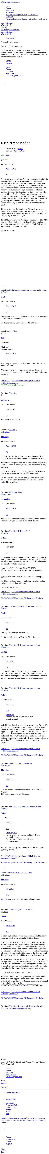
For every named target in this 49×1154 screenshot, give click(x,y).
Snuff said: (10, 715)
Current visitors (27, 19)
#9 (7, 667)
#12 (7, 829)
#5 (7, 452)
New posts (10, 10)
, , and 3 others (24, 606)
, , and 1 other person (25, 806)
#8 (7, 629)
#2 (7, 312)
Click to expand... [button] (12, 719)
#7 (7, 553)
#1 (7, 175)
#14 (7, 932)
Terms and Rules (12, 1105)
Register (4, 1087)
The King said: (11, 833)
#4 (7, 415)
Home (8, 6)
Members (9, 17)
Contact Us (10, 1103)
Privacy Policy (11, 1107)
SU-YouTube (6, 598)
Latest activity (33, 15)
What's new (10, 12)
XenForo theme (37, 1120)
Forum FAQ (5, 381)
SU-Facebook (17, 598)
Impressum (10, 1109)
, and (19, 531)
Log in (3, 1083)
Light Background (13, 1092)
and (15, 492)
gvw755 (20, 149)
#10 (7, 711)
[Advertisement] (24, 113)
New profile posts (20, 15)
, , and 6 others (26, 1006)
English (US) (11, 1099)
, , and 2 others (24, 645)
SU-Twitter (40, 598)
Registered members (13, 19)
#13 (7, 895)
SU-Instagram (29, 598)
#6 (7, 515)
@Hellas (4, 899)
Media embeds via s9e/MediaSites (18, 1120)
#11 (7, 786)
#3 (7, 360)
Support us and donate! (20, 381)
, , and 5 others (27, 290)
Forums (8, 8)
